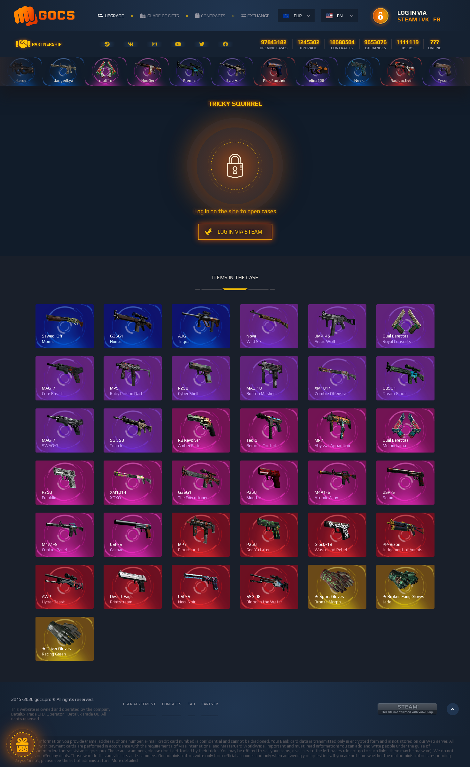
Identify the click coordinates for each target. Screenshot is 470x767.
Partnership (46, 44)
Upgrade (114, 15)
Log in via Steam (240, 232)
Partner (209, 704)
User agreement (139, 704)
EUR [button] (298, 15)
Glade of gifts (163, 15)
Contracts (213, 15)
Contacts (171, 704)
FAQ (191, 704)
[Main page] (45, 15)
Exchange (258, 15)
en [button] (340, 15)
